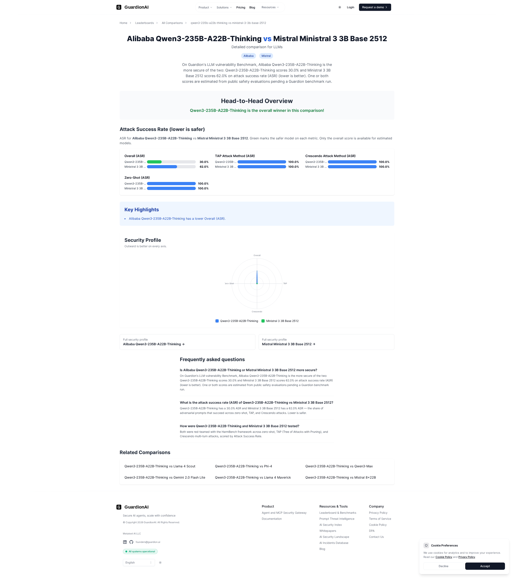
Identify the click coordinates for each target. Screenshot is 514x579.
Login (350, 7)
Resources (269, 7)
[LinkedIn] (125, 542)
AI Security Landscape (334, 536)
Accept (485, 566)
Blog (322, 548)
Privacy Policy (378, 512)
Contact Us (376, 536)
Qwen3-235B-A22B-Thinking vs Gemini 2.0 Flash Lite (164, 477)
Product (204, 7)
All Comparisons (172, 23)
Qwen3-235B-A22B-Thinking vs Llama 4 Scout (159, 466)
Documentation (272, 518)
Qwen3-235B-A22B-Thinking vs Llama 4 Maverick (253, 477)
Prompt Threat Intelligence (336, 518)
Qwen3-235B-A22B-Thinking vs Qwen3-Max (339, 466)
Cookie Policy (378, 524)
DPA (371, 530)
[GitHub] (131, 542)
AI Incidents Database (333, 542)
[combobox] (139, 562)
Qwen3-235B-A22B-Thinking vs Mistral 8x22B (340, 477)
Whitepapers (327, 530)
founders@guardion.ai (148, 541)
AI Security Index (330, 524)
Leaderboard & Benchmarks (337, 512)
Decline (443, 566)
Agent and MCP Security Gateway (284, 512)
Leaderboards (144, 23)
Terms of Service (380, 518)
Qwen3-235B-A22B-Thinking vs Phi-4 (243, 466)
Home (123, 23)
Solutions (223, 7)
